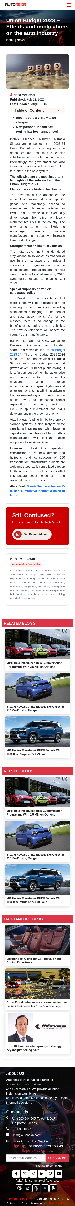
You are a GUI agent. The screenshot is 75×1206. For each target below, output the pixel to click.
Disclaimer (27, 1198)
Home (10, 40)
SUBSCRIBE (57, 1157)
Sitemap (12, 1198)
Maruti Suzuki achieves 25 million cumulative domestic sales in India (37, 491)
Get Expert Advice (35, 534)
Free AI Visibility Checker (31, 1141)
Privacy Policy (59, 1203)
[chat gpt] (19, 1188)
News (21, 40)
